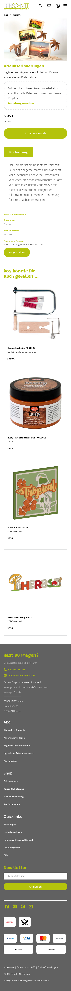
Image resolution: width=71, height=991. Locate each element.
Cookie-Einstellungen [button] (48, 967)
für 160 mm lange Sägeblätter (21, 351)
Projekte (17, 15)
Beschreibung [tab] (18, 152)
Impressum (9, 967)
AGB (33, 967)
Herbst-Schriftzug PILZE (19, 617)
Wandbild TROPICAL (17, 527)
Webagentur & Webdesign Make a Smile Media (26, 980)
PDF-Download (14, 531)
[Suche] (40, 6)
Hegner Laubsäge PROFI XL (21, 347)
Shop (6, 15)
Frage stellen (17, 252)
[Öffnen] (65, 6)
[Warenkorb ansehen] (49, 6)
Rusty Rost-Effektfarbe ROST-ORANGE (26, 437)
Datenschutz (23, 967)
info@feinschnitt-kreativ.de (21, 675)
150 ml (10, 441)
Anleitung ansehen (21, 103)
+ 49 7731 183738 (16, 669)
